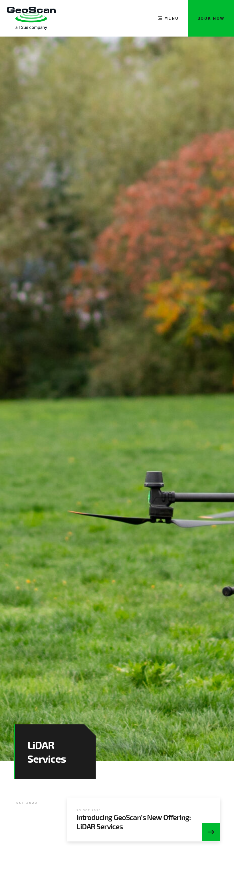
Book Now (211, 18)
